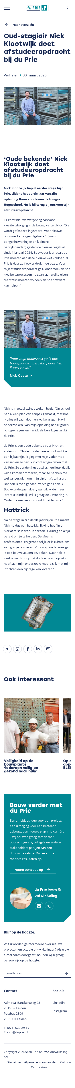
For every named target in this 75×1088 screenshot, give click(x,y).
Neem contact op (29, 870)
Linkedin (59, 1002)
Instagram (60, 1011)
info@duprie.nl (17, 1032)
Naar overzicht (23, 25)
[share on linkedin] (37, 649)
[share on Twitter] (7, 649)
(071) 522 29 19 (18, 1028)
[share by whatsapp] (17, 649)
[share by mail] (48, 649)
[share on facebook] (27, 649)
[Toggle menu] (7, 7)
